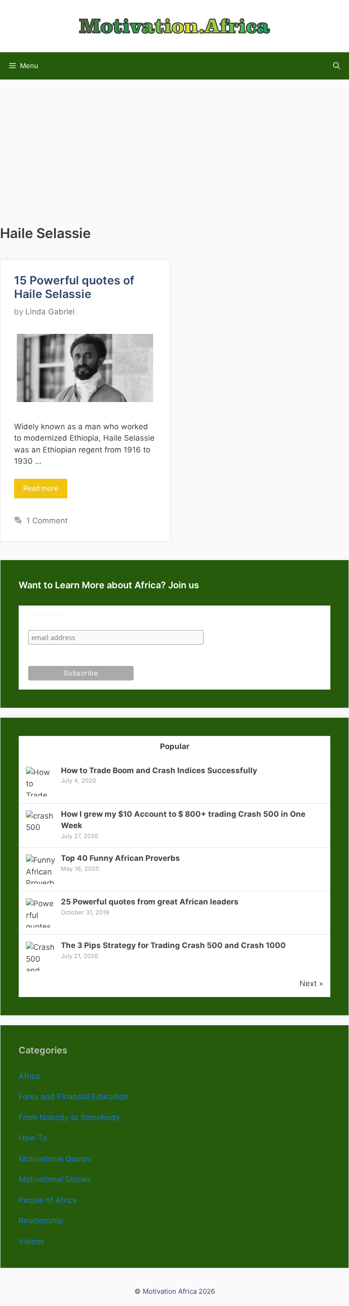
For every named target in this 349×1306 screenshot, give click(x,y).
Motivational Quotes (55, 1158)
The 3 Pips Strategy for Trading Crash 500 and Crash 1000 (173, 945)
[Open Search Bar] (336, 65)
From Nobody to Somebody (69, 1117)
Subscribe (46, 614)
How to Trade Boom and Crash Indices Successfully (159, 770)
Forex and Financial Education (73, 1096)
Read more (40, 488)
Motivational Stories (55, 1179)
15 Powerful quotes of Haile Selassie (74, 287)
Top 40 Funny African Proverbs (120, 858)
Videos (31, 1241)
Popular (174, 746)
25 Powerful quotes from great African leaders (150, 901)
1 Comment (47, 520)
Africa (29, 1076)
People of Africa (48, 1200)
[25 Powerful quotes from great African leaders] (40, 926)
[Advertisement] (174, 143)
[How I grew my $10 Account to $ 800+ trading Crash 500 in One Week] (40, 827)
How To (33, 1137)
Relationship (41, 1220)
